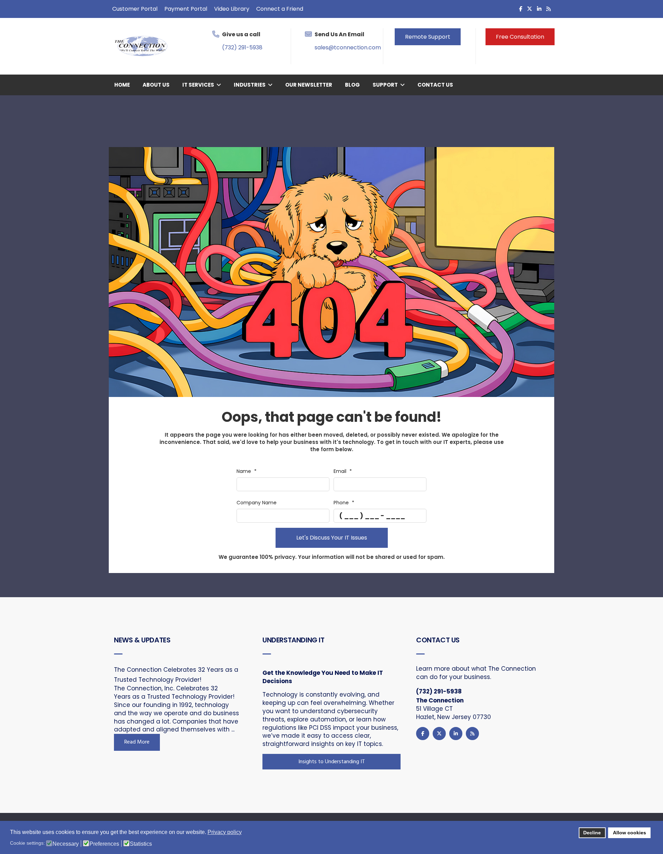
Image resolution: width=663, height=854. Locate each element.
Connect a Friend (279, 9)
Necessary (65, 844)
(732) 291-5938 (242, 47)
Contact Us (435, 84)
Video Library (231, 9)
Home (122, 84)
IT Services (198, 84)
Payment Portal (185, 9)
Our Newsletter (308, 84)
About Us (156, 84)
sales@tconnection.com (348, 47)
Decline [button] (592, 832)
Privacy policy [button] (225, 832)
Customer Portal (134, 9)
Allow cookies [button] (629, 832)
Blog (352, 84)
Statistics (141, 844)
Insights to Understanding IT (331, 761)
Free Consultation (520, 37)
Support (385, 84)
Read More (137, 742)
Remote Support (427, 37)
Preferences (104, 844)
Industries (250, 84)
